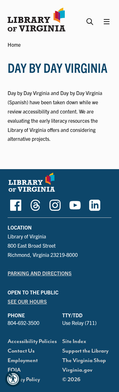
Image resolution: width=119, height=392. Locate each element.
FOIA (14, 370)
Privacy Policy (24, 379)
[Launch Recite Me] (13, 379)
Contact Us (21, 351)
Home (14, 44)
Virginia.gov (77, 370)
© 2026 (71, 379)
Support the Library (85, 351)
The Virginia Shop (84, 360)
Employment (23, 360)
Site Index (74, 341)
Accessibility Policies (32, 341)
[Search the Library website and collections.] (90, 19)
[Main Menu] (106, 21)
